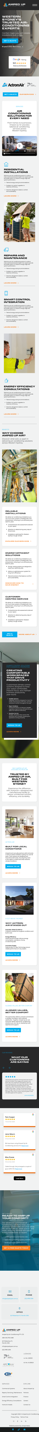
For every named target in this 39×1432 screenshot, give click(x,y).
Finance (26, 1396)
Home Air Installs (7, 1404)
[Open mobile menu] (34, 5)
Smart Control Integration (10, 1396)
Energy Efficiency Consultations (11, 1400)
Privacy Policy (15, 1417)
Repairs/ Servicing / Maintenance (12, 1392)
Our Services (27, 94)
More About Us (27, 634)
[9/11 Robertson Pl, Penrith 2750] (13, 1429)
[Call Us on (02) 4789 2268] (19, 1429)
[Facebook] (18, 1421)
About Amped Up (29, 1388)
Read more (24, 1146)
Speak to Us (13, 866)
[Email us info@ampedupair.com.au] (25, 1429)
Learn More (10, 196)
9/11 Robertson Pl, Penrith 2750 (7, 1342)
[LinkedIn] (22, 1421)
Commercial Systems (8, 1388)
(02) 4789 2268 (6, 1349)
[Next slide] (9, 1068)
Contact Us (27, 1404)
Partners (26, 1392)
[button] (19, 146)
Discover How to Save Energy (14, 584)
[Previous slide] (3, 1068)
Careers (26, 1400)
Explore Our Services (11, 46)
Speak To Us (14, 725)
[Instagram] (14, 1421)
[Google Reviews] (26, 1421)
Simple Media (26, 1426)
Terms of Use (24, 1417)
